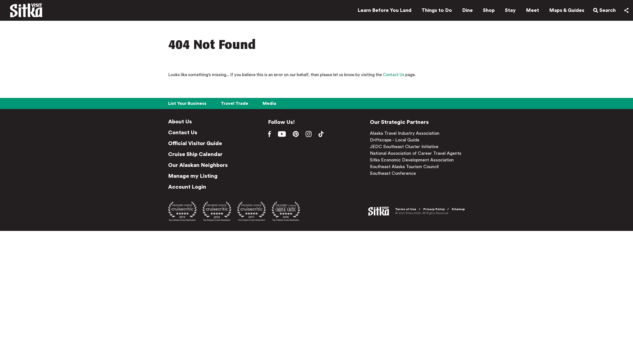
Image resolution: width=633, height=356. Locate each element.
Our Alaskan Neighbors (198, 165)
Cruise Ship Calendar (195, 154)
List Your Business (187, 103)
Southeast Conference (393, 173)
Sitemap (458, 209)
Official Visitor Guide (195, 143)
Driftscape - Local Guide (394, 140)
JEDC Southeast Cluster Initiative (404, 146)
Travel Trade (234, 103)
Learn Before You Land (384, 10)
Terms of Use (405, 209)
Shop (489, 10)
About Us (180, 121)
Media (269, 103)
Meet (532, 10)
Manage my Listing (193, 176)
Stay (510, 10)
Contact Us (393, 75)
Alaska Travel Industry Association (404, 133)
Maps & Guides (566, 10)
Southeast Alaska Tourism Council (404, 166)
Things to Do (437, 10)
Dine (467, 10)
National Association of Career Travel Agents (415, 153)
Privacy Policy (434, 209)
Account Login (187, 187)
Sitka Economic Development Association (412, 160)
